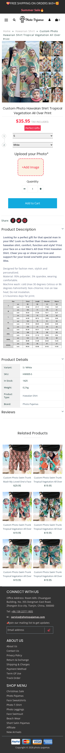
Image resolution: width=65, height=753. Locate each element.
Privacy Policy (14, 655)
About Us (12, 646)
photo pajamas (42, 747)
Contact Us (13, 650)
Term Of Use (14, 673)
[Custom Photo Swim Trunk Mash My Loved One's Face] (17, 459)
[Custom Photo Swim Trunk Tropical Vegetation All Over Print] (47, 459)
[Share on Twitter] (18, 220)
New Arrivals (14, 732)
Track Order (13, 678)
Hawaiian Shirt (25, 31)
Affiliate (11, 727)
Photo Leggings (15, 709)
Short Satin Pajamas (18, 723)
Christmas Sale (15, 691)
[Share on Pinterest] (24, 220)
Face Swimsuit (15, 714)
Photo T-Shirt (14, 704)
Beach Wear (13, 718)
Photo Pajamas (30, 404)
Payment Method (16, 669)
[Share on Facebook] (13, 220)
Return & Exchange (18, 659)
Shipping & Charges (18, 664)
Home (7, 31)
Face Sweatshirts (16, 700)
